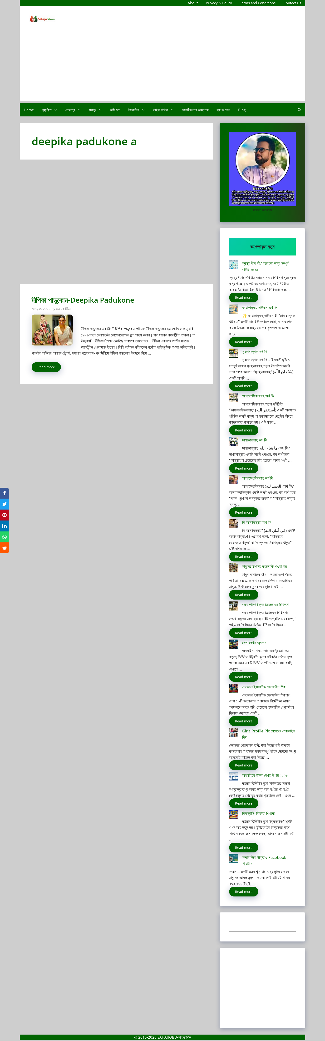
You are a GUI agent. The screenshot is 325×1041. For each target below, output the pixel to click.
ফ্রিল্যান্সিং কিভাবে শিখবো (258, 813)
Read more (46, 367)
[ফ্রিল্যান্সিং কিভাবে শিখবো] (233, 815)
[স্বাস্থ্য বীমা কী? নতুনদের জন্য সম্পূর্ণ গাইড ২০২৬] (233, 265)
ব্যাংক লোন (223, 109)
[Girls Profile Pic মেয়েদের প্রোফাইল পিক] (233, 733)
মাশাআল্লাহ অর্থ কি (254, 440)
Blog (242, 109)
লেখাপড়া (70, 109)
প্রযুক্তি (46, 109)
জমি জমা (115, 109)
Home (29, 109)
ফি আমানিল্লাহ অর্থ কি (256, 522)
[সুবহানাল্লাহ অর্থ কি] (233, 354)
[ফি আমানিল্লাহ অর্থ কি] (233, 524)
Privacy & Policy (219, 2)
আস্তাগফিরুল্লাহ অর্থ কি (258, 396)
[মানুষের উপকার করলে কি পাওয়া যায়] (233, 568)
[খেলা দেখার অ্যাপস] (233, 645)
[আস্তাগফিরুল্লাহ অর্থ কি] (233, 398)
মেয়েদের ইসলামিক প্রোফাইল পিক (264, 687)
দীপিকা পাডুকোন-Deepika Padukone (83, 300)
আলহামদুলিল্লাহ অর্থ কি (257, 478)
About (193, 2)
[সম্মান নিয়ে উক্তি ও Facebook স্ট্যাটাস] (233, 859)
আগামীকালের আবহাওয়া (195, 109)
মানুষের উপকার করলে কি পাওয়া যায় (264, 566)
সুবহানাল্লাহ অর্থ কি (254, 351)
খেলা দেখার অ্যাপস (254, 642)
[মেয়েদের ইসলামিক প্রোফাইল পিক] (233, 689)
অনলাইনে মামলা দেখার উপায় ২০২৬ (264, 775)
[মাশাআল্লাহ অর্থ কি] (233, 442)
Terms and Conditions (258, 2)
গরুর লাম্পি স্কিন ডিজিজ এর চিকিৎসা (265, 604)
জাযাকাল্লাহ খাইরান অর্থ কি (259, 307)
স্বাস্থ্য (92, 109)
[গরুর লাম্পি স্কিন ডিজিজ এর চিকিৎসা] (233, 606)
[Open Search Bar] (299, 109)
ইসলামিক (133, 109)
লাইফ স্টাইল (160, 109)
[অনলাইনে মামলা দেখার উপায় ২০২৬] (233, 777)
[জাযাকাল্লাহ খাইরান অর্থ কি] (233, 310)
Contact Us (292, 2)
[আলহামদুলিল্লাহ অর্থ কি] (233, 480)
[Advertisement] (162, 67)
